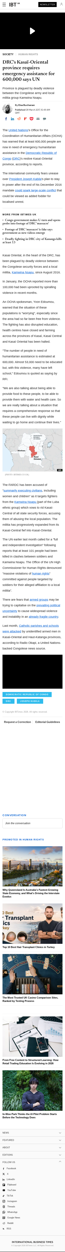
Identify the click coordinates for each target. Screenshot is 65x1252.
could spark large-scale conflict (35, 190)
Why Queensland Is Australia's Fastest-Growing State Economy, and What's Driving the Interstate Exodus (31, 893)
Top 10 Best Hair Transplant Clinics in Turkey (28, 947)
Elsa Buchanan (26, 105)
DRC (16, 158)
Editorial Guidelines (47, 722)
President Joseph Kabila (25, 179)
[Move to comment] (45, 119)
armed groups (39, 599)
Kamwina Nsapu (23, 272)
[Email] (38, 119)
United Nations (18, 130)
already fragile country (43, 616)
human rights (40, 573)
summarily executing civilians (23, 490)
